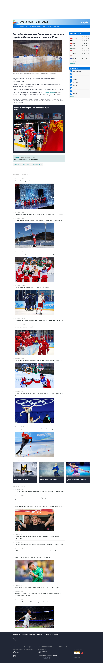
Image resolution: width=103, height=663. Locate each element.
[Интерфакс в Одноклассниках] (49, 658)
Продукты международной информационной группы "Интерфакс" (40, 646)
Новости (22, 26)
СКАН (39, 652)
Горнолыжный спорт (77, 90)
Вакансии (39, 634)
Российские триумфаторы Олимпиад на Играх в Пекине (32, 109)
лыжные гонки (26, 164)
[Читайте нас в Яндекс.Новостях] (39, 658)
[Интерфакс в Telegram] (41, 658)
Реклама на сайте (48, 634)
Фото (44, 26)
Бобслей (75, 85)
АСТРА (14, 656)
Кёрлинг (74, 88)
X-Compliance (16, 652)
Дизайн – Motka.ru (77, 657)
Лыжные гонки (76, 79)
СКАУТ (14, 654)
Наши (27, 26)
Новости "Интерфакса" (42, 651)
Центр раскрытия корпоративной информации (47, 655)
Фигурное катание (77, 76)
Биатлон (74, 74)
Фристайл (75, 93)
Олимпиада (34, 21)
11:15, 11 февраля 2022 (17, 31)
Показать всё (73, 96)
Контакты (15, 634)
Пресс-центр (32, 634)
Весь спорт (56, 26)
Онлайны (49, 26)
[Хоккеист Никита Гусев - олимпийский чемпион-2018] (57, 116)
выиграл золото (50, 92)
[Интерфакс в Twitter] (43, 658)
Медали (39, 26)
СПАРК (14, 651)
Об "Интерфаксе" (23, 634)
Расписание (33, 26)
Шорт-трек (75, 82)
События (56, 634)
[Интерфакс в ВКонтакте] (45, 658)
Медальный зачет (75, 33)
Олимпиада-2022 (17, 164)
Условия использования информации (81, 656)
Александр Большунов (37, 164)
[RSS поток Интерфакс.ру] (47, 658)
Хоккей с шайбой (77, 71)
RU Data (39, 654)
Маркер (14, 655)
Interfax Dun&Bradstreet (17, 658)
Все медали (72, 63)
